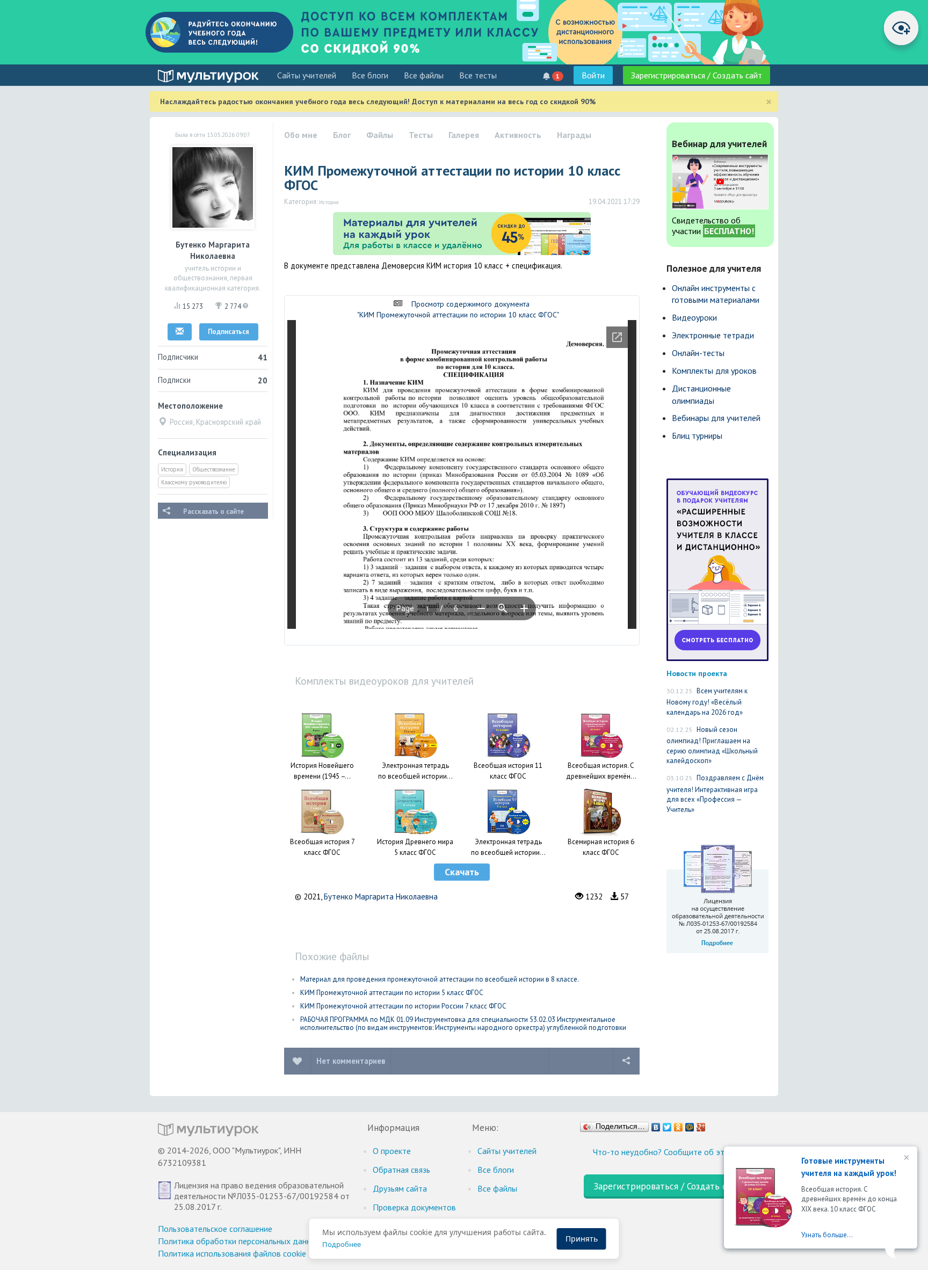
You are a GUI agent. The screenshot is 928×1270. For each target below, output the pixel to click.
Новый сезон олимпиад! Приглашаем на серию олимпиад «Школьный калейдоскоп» (712, 745)
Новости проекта (696, 673)
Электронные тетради (713, 335)
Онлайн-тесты (698, 352)
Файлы (379, 134)
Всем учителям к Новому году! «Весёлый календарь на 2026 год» (707, 701)
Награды (574, 134)
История (172, 469)
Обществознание (213, 469)
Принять (582, 1238)
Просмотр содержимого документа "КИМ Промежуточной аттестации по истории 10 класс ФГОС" (458, 309)
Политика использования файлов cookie (232, 1253)
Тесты (421, 134)
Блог (342, 134)
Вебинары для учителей (716, 417)
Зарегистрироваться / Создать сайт (696, 75)
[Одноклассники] (678, 1124)
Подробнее (341, 1244)
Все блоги (370, 75)
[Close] (905, 1158)
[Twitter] (667, 1124)
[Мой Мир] (689, 1124)
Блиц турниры (697, 435)
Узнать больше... (827, 1234)
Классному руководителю (194, 482)
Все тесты (478, 75)
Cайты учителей (306, 75)
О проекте (392, 1150)
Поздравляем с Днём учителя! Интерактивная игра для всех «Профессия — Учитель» (715, 793)
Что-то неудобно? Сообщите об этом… (667, 1151)
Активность (518, 134)
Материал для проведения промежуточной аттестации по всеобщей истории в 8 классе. (439, 979)
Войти (593, 75)
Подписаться (228, 331)
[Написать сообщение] (180, 331)
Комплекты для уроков (714, 370)
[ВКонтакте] (656, 1124)
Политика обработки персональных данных (239, 1241)
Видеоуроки (694, 317)
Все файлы (424, 75)
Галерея (463, 134)
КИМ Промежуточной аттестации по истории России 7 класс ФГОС (403, 1006)
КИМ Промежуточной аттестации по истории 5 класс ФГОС (391, 992)
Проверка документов (414, 1207)
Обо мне (300, 134)
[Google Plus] (701, 1124)
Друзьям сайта (400, 1188)
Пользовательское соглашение (215, 1228)
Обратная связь (401, 1169)
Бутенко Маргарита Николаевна (381, 896)
